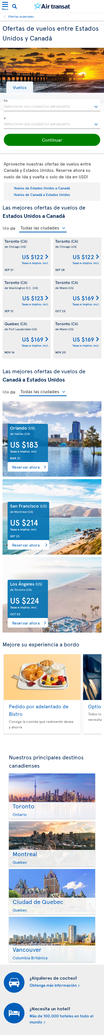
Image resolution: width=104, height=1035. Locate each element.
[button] (19, 87)
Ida (6, 228)
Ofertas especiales (21, 16)
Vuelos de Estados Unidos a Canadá (42, 188)
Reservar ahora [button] (26, 467)
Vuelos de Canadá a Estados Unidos (42, 194)
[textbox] (52, 105)
